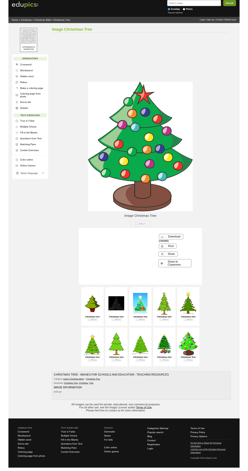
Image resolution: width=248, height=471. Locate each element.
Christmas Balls (42, 20)
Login (202, 20)
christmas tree (140, 317)
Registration (153, 444)
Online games (111, 451)
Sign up (210, 20)
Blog (149, 436)
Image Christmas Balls (73, 379)
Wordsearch (24, 435)
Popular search (155, 432)
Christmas (26, 20)
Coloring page (25, 451)
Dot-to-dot (23, 443)
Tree (91, 383)
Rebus (21, 447)
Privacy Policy (197, 432)
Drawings (175, 9)
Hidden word (24, 439)
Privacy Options (198, 436)
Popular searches (175, 12)
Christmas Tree (62, 20)
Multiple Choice (69, 435)
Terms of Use (144, 407)
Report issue (230, 20)
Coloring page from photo (31, 455)
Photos (189, 9)
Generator (109, 431)
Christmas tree (92, 317)
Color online (110, 447)
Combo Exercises (70, 451)
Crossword (23, 431)
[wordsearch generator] (28, 51)
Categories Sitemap (157, 428)
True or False (68, 431)
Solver (107, 435)
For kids (108, 439)
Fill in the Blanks (69, 439)
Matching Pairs (69, 447)
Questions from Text (71, 443)
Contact (219, 20)
